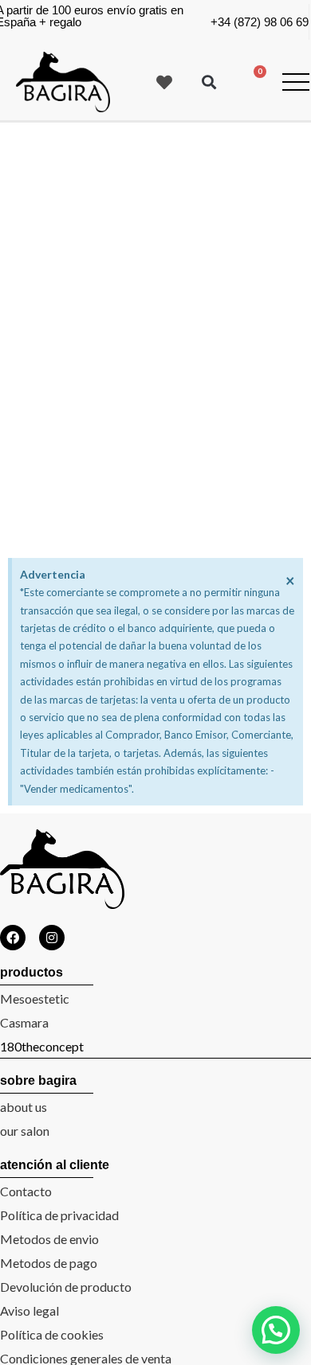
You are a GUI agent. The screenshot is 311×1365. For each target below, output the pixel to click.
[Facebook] (13, 937)
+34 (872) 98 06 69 (260, 22)
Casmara (24, 1022)
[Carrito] (253, 81)
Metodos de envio (49, 1238)
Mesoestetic (34, 998)
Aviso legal (29, 1310)
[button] (208, 82)
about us (23, 1106)
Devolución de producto (66, 1286)
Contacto (26, 1191)
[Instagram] (52, 937)
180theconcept (42, 1046)
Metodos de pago (48, 1262)
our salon (24, 1130)
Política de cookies (52, 1334)
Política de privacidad (59, 1215)
